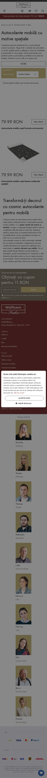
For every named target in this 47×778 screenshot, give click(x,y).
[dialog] (23, 389)
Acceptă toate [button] (24, 398)
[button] (23, 403)
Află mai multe (19, 393)
